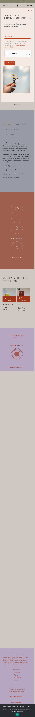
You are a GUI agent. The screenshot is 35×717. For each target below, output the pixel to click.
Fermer (29, 10)
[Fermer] (32, 9)
